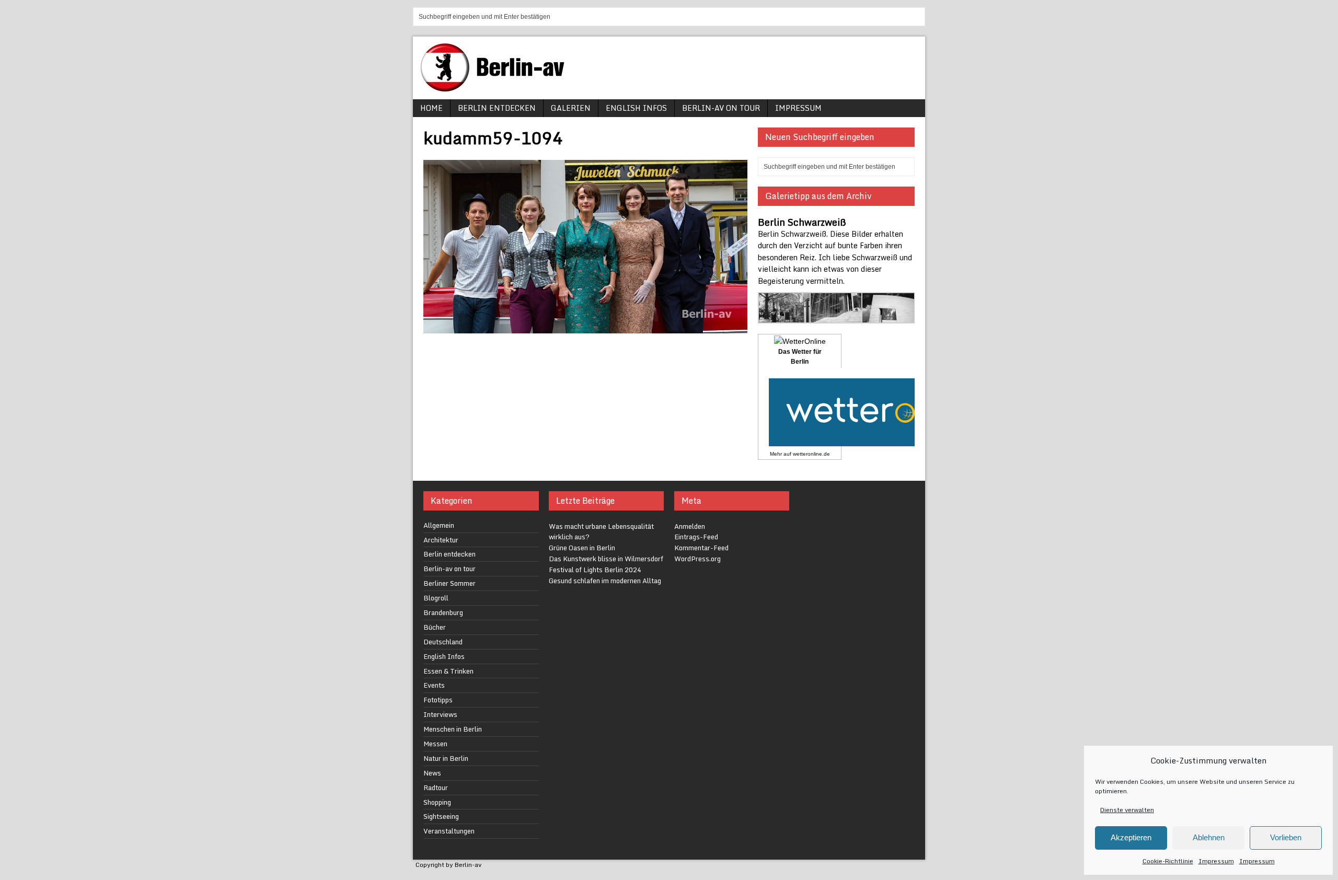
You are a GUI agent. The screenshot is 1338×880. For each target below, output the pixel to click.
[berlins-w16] (836, 317)
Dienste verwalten (1127, 810)
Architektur (440, 540)
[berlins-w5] (888, 317)
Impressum (1216, 861)
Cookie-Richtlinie (1168, 861)
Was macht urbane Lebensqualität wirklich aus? (601, 531)
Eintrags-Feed (696, 536)
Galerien (571, 108)
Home (431, 108)
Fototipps (438, 699)
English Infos (636, 108)
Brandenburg (443, 612)
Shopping (437, 802)
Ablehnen (1209, 837)
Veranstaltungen (449, 831)
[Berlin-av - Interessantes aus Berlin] (496, 88)
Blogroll (435, 598)
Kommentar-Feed (701, 547)
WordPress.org (697, 558)
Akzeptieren (1131, 837)
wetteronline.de (811, 454)
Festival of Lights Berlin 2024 (595, 569)
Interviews (440, 714)
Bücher (434, 627)
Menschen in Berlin (452, 729)
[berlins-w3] (785, 317)
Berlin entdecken (497, 108)
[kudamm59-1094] (585, 327)
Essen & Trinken (448, 671)
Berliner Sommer (449, 583)
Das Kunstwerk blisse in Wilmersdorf (606, 558)
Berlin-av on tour (721, 108)
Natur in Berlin (445, 758)
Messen (435, 743)
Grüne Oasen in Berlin (582, 547)
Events (434, 685)
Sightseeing (441, 816)
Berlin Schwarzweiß (802, 222)
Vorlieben (1285, 837)
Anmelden (689, 526)
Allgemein (438, 525)
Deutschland (443, 641)
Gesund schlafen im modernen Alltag (605, 580)
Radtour (435, 787)
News (432, 773)
